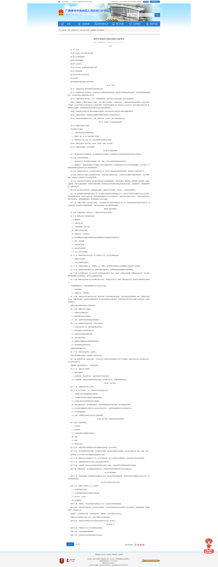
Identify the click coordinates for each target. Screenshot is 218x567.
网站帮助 (114, 554)
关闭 (79, 544)
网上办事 (120, 24)
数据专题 (154, 24)
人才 (132, 18)
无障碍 (125, 1)
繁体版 (134, 1)
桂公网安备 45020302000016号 (120, 565)
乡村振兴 (137, 18)
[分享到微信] (135, 545)
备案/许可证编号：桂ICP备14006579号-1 (100, 565)
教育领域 (93, 30)
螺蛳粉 (142, 18)
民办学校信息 (100, 30)
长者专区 (146, 1)
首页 (69, 24)
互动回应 (137, 24)
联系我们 (109, 554)
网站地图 (97, 554)
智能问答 (113, 1)
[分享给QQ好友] (143, 545)
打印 (71, 544)
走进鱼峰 (85, 24)
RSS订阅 (130, 1)
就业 (128, 18)
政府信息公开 (102, 24)
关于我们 (103, 554)
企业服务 (147, 18)
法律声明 (120, 554)
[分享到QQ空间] (141, 545)
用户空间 (139, 1)
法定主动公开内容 (84, 30)
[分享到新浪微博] (138, 545)
